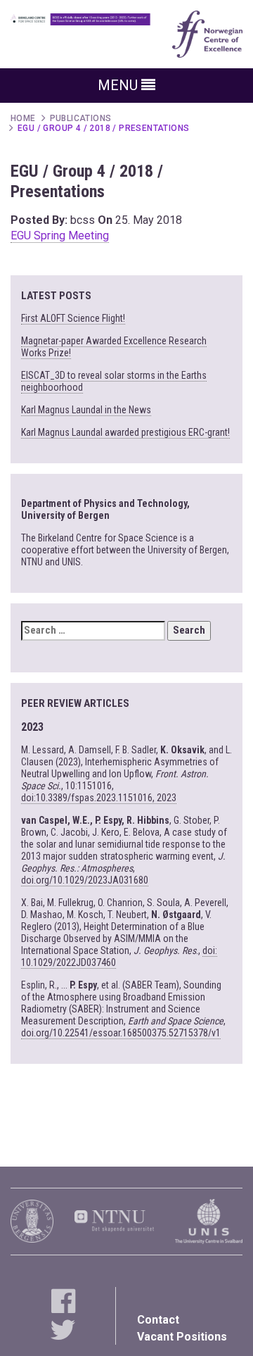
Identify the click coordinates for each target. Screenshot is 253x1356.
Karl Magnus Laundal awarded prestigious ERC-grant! (125, 432)
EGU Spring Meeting (60, 235)
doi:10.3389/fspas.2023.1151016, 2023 (98, 797)
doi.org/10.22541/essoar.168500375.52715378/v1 (121, 1032)
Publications (81, 118)
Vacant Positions (182, 1336)
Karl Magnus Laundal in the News (86, 409)
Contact (158, 1319)
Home (23, 118)
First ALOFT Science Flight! (73, 318)
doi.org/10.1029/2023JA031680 (84, 880)
